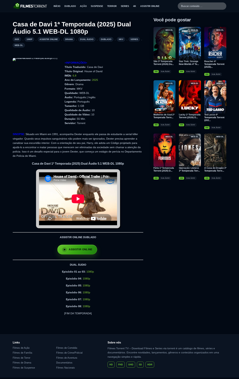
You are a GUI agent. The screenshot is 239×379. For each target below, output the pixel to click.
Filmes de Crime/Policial (69, 352)
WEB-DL (19, 45)
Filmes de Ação (21, 347)
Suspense (97, 6)
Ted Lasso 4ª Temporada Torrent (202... (214, 117)
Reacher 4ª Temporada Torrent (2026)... (214, 64)
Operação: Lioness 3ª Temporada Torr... (189, 169)
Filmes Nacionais (65, 367)
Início (57, 6)
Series (125, 6)
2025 (17, 39)
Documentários (64, 362)
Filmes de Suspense (24, 367)
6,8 (74, 75)
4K (134, 6)
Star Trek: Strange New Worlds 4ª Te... (189, 62)
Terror (112, 6)
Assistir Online (149, 6)
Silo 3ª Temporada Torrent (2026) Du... (163, 62)
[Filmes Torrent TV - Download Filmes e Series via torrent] (30, 6)
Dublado (70, 6)
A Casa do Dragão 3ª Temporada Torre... (215, 169)
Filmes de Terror (21, 357)
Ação (83, 6)
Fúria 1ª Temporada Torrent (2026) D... (163, 169)
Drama (69, 39)
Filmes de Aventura (66, 357)
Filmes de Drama (22, 362)
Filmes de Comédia (66, 347)
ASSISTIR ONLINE (80, 249)
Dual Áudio (87, 39)
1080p (29, 39)
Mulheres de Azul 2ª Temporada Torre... (163, 116)
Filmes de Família (22, 352)
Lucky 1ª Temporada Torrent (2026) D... (190, 116)
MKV (121, 39)
